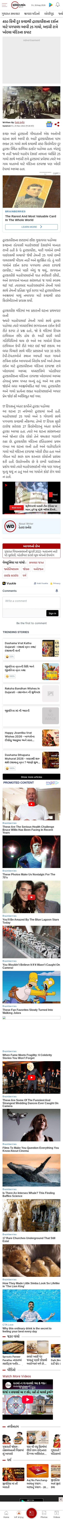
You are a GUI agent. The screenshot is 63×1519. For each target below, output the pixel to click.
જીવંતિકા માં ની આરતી (10, 1485)
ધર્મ (24, 575)
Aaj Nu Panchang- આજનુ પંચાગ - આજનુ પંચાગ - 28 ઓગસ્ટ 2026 (37, 1483)
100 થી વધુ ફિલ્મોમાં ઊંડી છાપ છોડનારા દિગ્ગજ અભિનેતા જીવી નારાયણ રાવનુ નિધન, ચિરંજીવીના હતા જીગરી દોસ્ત (37, 1450)
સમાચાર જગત (36, 562)
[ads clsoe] (61, 1499)
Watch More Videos (17, 1376)
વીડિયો (11, 1369)
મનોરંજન (38, 569)
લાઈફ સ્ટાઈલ (11, 575)
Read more (16, 508)
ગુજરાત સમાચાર (11, 13)
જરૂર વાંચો (13, 1336)
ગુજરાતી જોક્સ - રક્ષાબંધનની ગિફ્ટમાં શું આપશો (13, 1450)
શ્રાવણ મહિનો (32, 13)
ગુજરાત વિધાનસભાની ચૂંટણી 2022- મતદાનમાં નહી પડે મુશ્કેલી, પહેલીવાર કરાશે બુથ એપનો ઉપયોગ (30, 553)
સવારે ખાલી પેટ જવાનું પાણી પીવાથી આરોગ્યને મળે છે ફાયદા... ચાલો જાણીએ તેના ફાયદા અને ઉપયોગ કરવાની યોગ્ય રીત (37, 1360)
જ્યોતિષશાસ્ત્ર (11, 569)
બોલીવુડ (49, 13)
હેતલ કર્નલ (20, 122)
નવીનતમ (13, 1426)
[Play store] (51, 4)
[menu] (5, 5)
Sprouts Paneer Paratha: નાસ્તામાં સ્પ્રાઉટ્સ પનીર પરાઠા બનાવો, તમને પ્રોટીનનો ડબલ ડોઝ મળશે (13, 1360)
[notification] (57, 4)
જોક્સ (26, 569)
